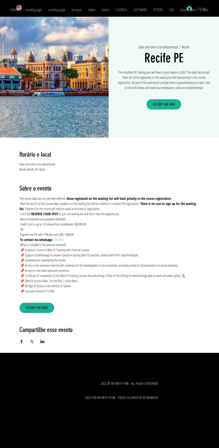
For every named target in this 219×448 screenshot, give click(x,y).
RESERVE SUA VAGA (164, 104)
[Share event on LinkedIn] (42, 341)
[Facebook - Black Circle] (10, 437)
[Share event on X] (32, 341)
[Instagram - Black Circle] (20, 437)
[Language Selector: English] (21, 8)
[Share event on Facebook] (21, 341)
